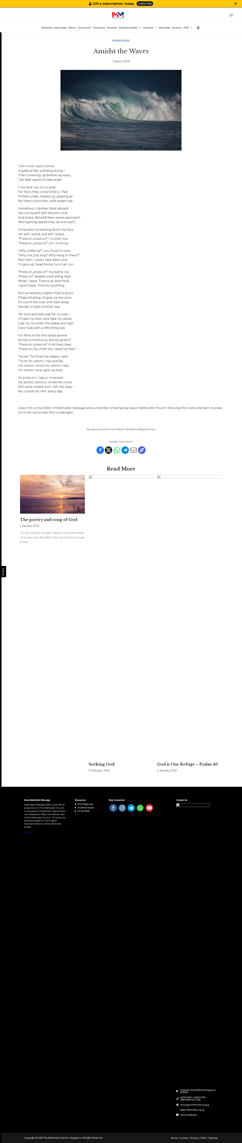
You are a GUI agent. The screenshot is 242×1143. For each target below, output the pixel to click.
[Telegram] (125, 450)
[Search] (231, 15)
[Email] (133, 450)
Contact (184, 1138)
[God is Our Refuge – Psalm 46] (189, 616)
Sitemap (213, 1138)
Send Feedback (188, 1115)
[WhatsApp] (140, 808)
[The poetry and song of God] (52, 494)
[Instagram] (122, 808)
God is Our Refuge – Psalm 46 (187, 764)
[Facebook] (100, 450)
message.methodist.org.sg (194, 1105)
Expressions (121, 40)
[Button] (235, 3)
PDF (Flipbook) (85, 804)
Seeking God (102, 764)
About (174, 1138)
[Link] (118, 15)
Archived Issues (86, 807)
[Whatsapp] (117, 450)
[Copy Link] (142, 450)
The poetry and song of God (48, 519)
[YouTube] (149, 808)
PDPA (204, 1138)
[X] (108, 450)
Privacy (194, 1138)
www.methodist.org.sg (192, 1110)
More (27, 832)
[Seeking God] (121, 616)
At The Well (83, 811)
